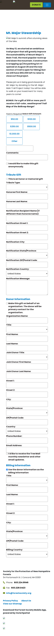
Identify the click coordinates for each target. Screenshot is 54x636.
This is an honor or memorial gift (25, 178)
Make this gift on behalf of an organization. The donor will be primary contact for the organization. (24, 308)
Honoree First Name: (17, 192)
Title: (9, 324)
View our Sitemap (12, 603)
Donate (36, 4)
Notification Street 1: (17, 223)
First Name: (12, 334)
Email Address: (14, 445)
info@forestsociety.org (18, 593)
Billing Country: (14, 549)
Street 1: (10, 380)
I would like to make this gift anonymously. (23, 165)
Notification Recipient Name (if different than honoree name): (23, 212)
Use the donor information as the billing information (26, 471)
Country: (11, 426)
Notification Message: (18, 278)
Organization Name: (17, 316)
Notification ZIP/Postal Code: (21, 260)
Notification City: (15, 241)
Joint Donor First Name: (18, 362)
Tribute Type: (13, 182)
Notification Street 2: (17, 232)
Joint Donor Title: (15, 352)
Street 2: (10, 390)
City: (8, 399)
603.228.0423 (18, 587)
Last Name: (12, 343)
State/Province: (14, 408)
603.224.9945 (21, 582)
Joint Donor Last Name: (18, 371)
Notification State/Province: (21, 250)
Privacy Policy (10, 600)
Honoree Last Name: (17, 201)
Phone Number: (14, 436)
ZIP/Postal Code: (15, 417)
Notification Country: (17, 269)
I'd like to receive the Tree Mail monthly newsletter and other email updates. (24, 456)
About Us (26, 600)
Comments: (12, 152)
